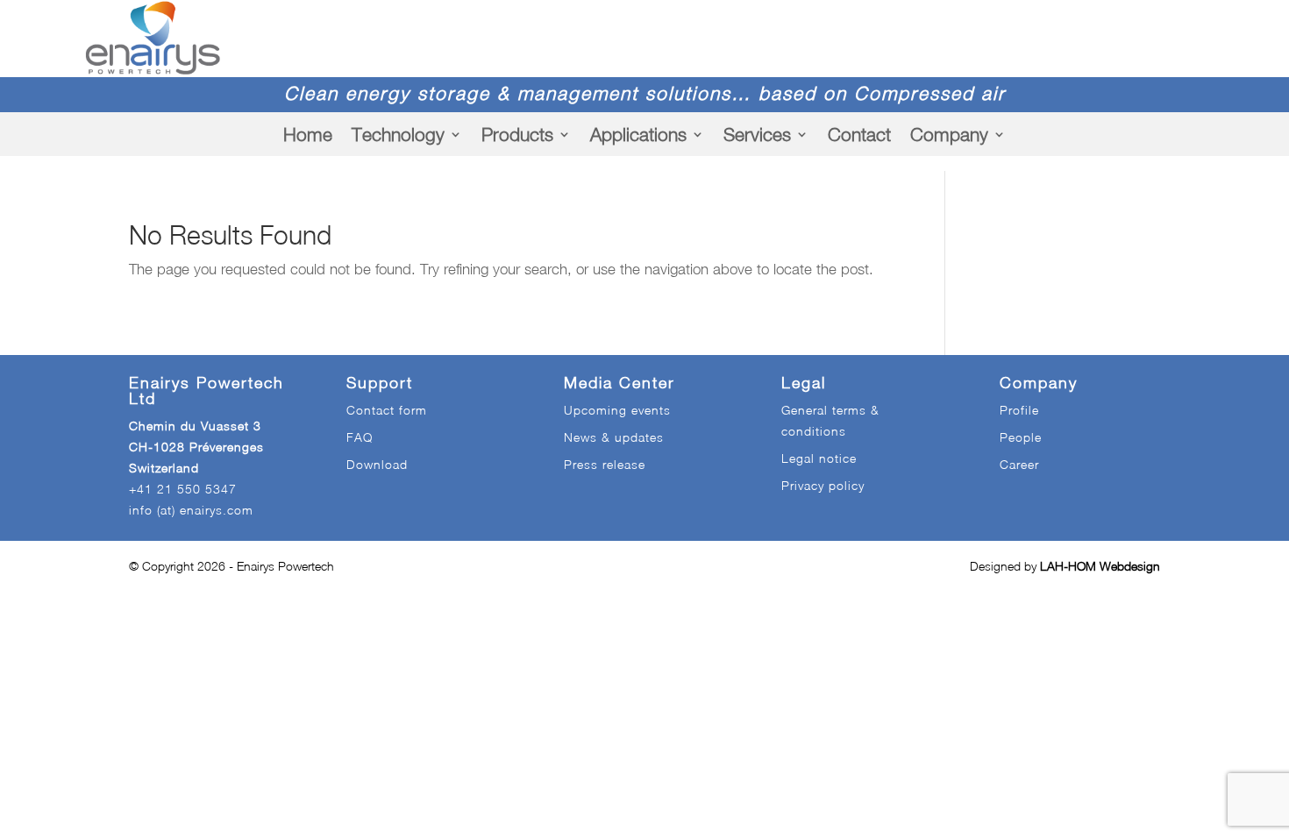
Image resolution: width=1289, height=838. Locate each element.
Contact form (386, 409)
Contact (859, 134)
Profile (1019, 409)
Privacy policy (823, 485)
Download (377, 464)
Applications (638, 134)
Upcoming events (617, 409)
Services (757, 134)
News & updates (614, 437)
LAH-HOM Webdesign (1100, 565)
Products (517, 134)
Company (949, 134)
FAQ (359, 437)
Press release (604, 464)
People (1021, 437)
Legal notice (819, 458)
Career (1019, 464)
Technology (398, 134)
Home (307, 134)
